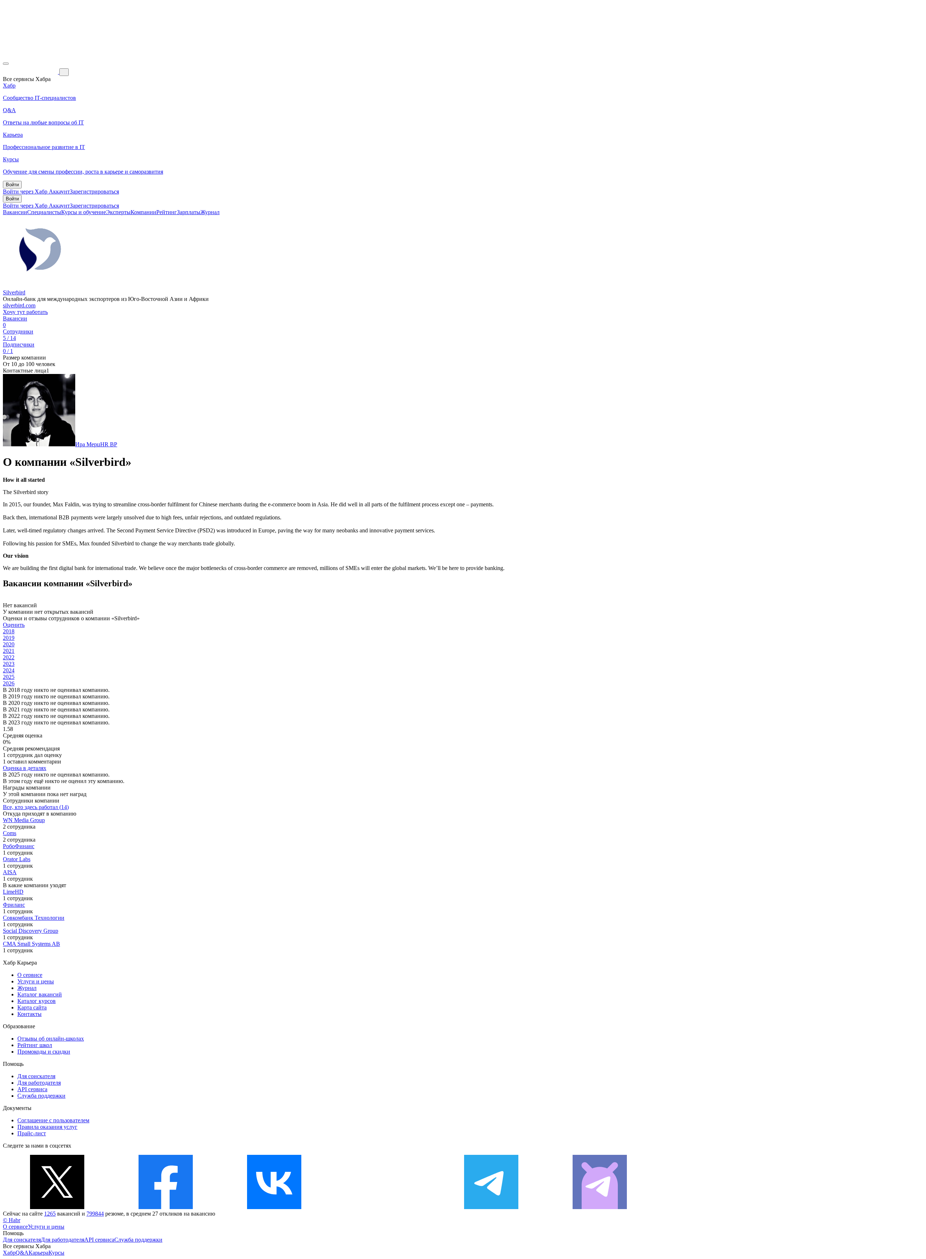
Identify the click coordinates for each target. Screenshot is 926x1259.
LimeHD (13, 892)
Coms (9, 833)
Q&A (22, 1253)
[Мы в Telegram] (491, 1207)
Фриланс (14, 905)
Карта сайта (32, 1007)
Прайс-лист (31, 1133)
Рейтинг (166, 212)
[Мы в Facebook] (165, 1207)
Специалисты (44, 212)
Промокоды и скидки (43, 1052)
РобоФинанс (18, 846)
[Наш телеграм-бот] (599, 1207)
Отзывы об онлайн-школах (50, 1038)
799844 (95, 1214)
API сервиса (32, 1089)
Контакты (29, 1014)
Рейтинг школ (34, 1045)
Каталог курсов (36, 1001)
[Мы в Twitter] (57, 1207)
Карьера (38, 1253)
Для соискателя (36, 1076)
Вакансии (15, 212)
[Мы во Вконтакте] (274, 1207)
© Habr (11, 1220)
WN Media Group (24, 820)
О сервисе (29, 975)
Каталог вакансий (39, 994)
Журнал (210, 212)
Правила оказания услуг (47, 1127)
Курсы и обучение (83, 212)
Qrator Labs (16, 859)
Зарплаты (188, 212)
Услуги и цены (35, 981)
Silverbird (14, 292)
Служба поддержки (41, 1096)
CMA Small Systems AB (31, 944)
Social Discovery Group (30, 931)
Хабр (9, 1253)
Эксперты (118, 212)
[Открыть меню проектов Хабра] (6, 64)
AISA (10, 872)
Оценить (14, 625)
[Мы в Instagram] (382, 1207)
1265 (50, 1214)
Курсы (56, 1253)
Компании (143, 212)
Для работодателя (39, 1083)
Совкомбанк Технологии (33, 918)
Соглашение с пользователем (53, 1120)
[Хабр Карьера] (31, 72)
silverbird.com (19, 305)
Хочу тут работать (25, 312)
